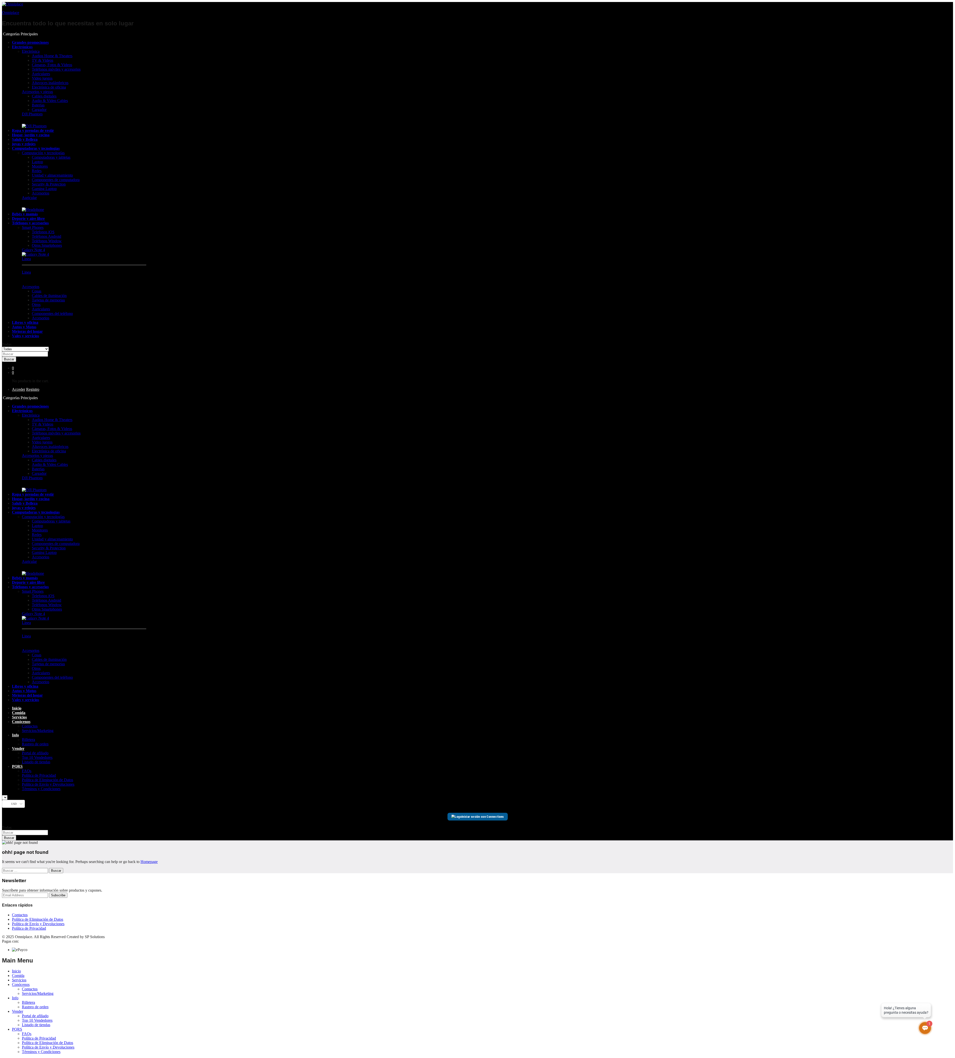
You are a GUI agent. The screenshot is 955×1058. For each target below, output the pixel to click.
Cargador (39, 109)
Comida (18, 713)
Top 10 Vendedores (37, 757)
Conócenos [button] (21, 722)
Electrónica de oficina (49, 87)
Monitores (40, 166)
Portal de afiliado (35, 753)
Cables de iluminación (49, 295)
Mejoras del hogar (27, 331)
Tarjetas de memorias (48, 300)
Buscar (9, 359)
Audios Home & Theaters (52, 56)
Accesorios (40, 193)
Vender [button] (18, 748)
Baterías (38, 105)
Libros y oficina (25, 322)
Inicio (16, 708)
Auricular (29, 197)
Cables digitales (44, 96)
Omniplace (10, 12)
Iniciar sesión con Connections (483, 816)
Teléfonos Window (47, 241)
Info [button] (15, 735)
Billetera (28, 739)
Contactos (30, 726)
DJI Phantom (32, 114)
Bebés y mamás (25, 214)
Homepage (149, 862)
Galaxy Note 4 (33, 250)
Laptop (37, 162)
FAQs (26, 771)
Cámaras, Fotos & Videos (52, 65)
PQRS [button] (17, 766)
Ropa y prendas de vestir (33, 130)
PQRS (17, 1029)
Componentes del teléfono (52, 313)
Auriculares (41, 74)
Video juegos (42, 78)
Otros (36, 304)
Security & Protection (49, 184)
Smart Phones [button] (33, 227)
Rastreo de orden (35, 744)
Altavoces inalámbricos (50, 83)
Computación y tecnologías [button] (43, 153)
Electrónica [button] (31, 51)
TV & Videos (42, 60)
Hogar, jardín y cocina (30, 135)
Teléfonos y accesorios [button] (30, 223)
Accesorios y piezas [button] (37, 92)
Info (15, 998)
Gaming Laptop (44, 189)
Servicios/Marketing (37, 730)
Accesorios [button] (30, 287)
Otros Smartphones (47, 245)
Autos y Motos (24, 327)
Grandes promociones (30, 42)
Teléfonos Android (46, 236)
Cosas (36, 291)
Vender (17, 1011)
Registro (32, 389)
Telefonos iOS (43, 232)
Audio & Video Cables (50, 100)
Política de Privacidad (39, 775)
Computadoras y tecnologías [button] (36, 148)
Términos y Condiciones (41, 789)
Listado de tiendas (36, 762)
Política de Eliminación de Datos (47, 780)
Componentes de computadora (56, 180)
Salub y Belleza (25, 139)
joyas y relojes (24, 144)
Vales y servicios (25, 336)
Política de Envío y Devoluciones (48, 784)
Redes (37, 171)
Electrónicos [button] (22, 47)
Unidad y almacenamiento (52, 175)
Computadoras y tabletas (51, 157)
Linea (26, 259)
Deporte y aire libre (28, 218)
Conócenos (21, 984)
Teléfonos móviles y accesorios (56, 69)
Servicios (19, 717)
